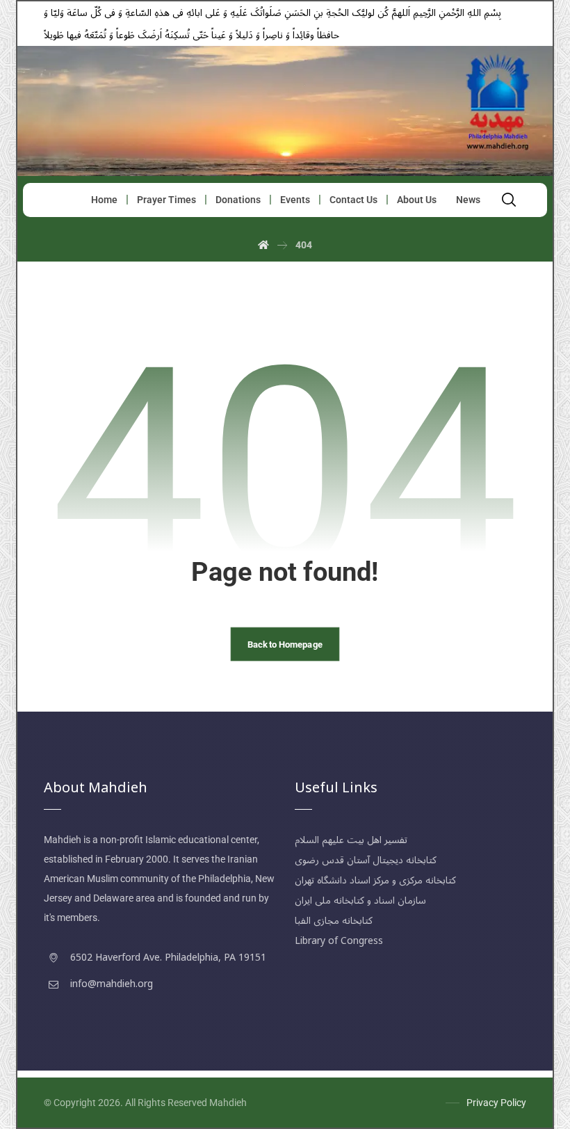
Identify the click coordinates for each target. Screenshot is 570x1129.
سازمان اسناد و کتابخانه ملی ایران (360, 900)
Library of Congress (339, 941)
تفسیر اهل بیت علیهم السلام (351, 840)
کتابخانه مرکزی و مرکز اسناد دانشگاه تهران (375, 880)
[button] (508, 199)
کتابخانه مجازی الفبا (334, 921)
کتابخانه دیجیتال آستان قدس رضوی (366, 860)
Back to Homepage (285, 643)
